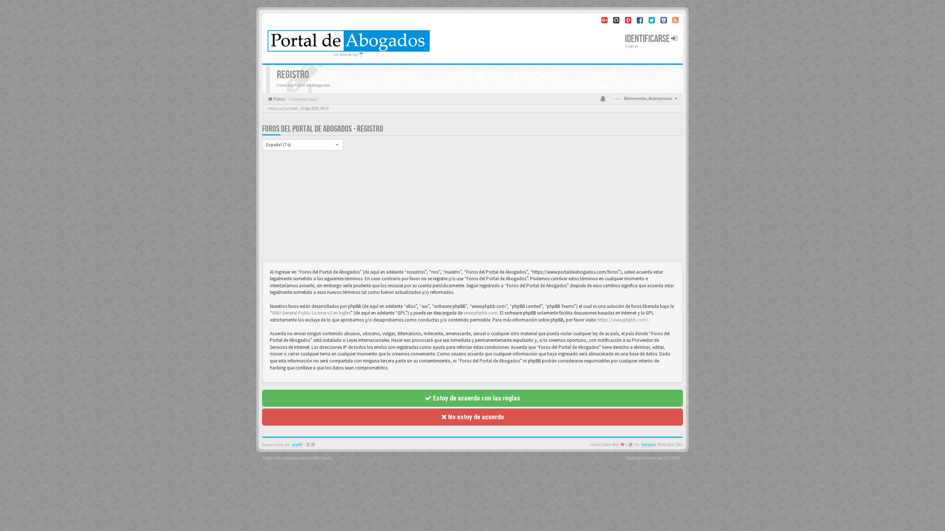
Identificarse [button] (648, 39)
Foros (278, 99)
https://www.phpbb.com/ (623, 320)
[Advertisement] (472, 205)
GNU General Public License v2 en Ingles (311, 313)
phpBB (297, 444)
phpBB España (319, 458)
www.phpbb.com (481, 313)
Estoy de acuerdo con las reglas (476, 398)
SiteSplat (649, 444)
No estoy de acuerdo (475, 417)
